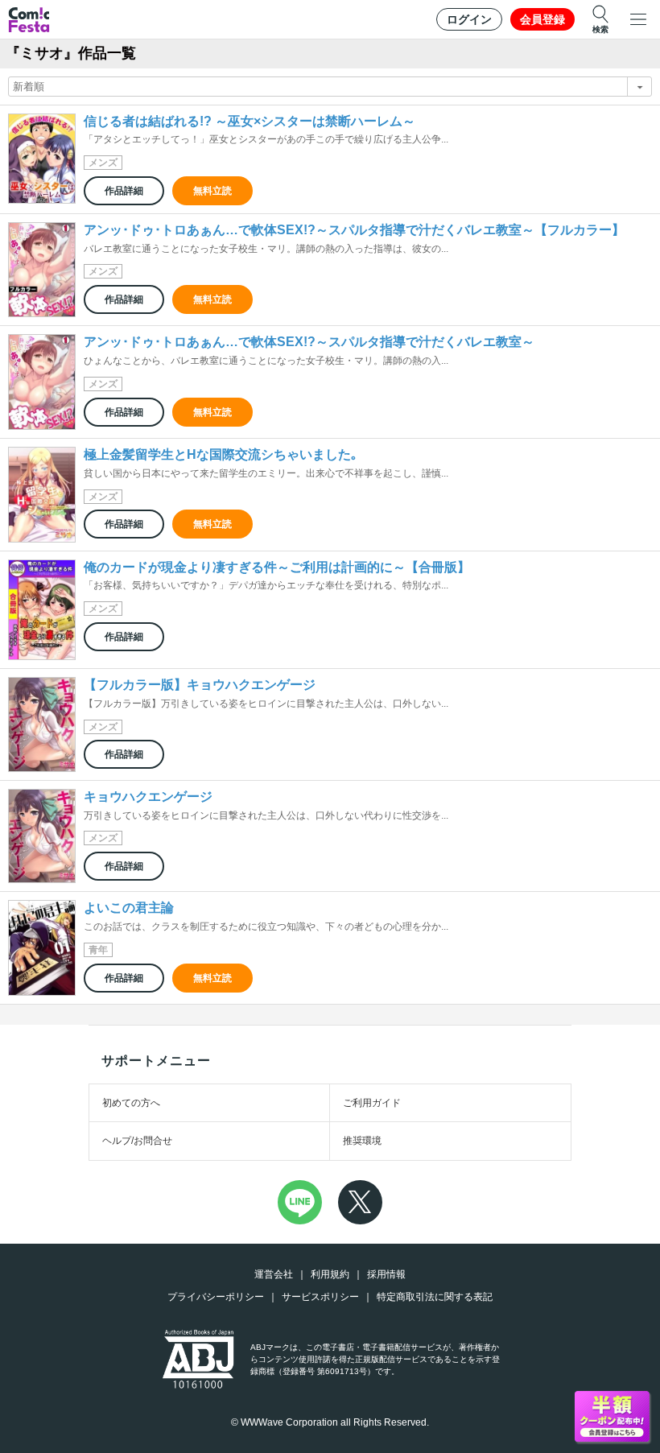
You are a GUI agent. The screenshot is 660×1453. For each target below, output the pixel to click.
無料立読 (212, 190)
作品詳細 (124, 190)
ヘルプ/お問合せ (137, 1140)
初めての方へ (131, 1102)
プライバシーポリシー (215, 1296)
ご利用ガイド (372, 1102)
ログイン (469, 19)
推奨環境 (362, 1140)
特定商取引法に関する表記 (435, 1296)
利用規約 (330, 1274)
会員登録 (542, 19)
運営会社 (273, 1274)
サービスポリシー (320, 1296)
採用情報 (386, 1274)
